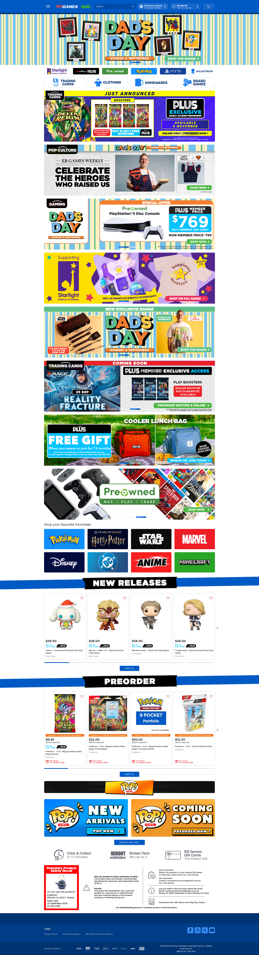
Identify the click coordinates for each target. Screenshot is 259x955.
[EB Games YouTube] (212, 930)
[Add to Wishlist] (82, 598)
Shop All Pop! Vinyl (129, 842)
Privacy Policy (50, 934)
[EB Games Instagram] (198, 930)
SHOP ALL (129, 668)
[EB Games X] (205, 930)
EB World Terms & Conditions (99, 934)
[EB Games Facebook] (190, 930)
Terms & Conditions (71, 934)
